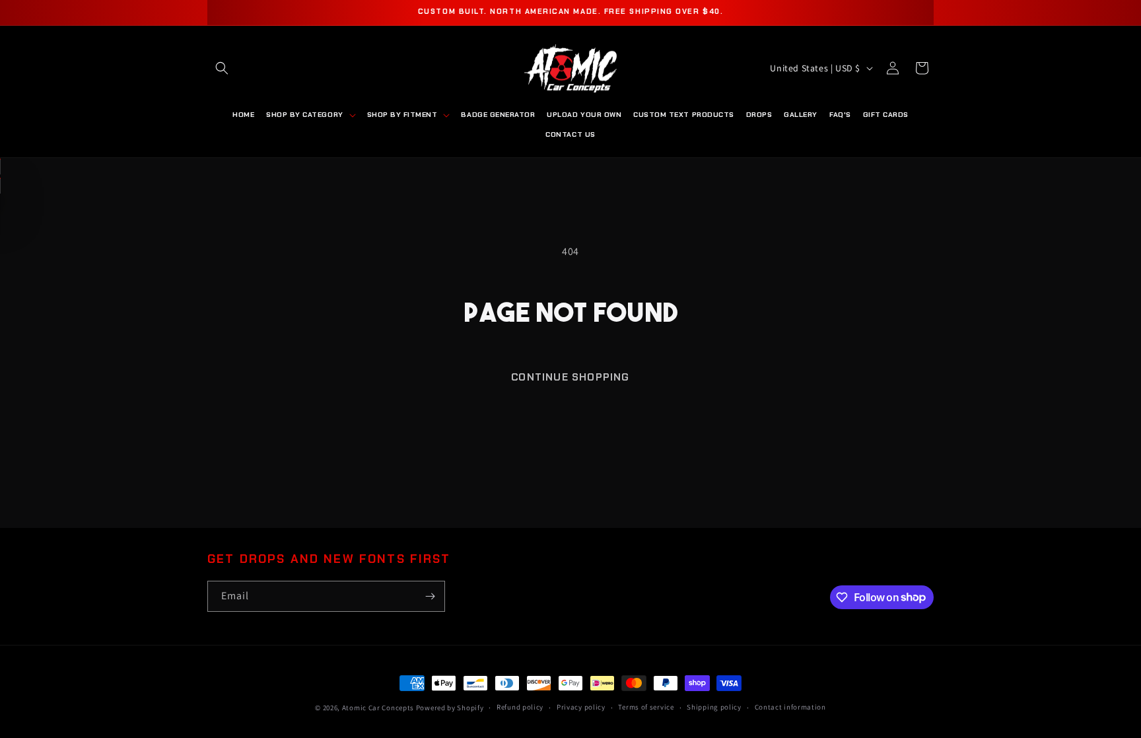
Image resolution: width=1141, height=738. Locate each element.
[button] (221, 68)
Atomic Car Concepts (378, 707)
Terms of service (646, 707)
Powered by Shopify (450, 707)
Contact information (790, 707)
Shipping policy (714, 707)
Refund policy (520, 707)
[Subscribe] (429, 596)
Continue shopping (570, 377)
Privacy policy (581, 707)
